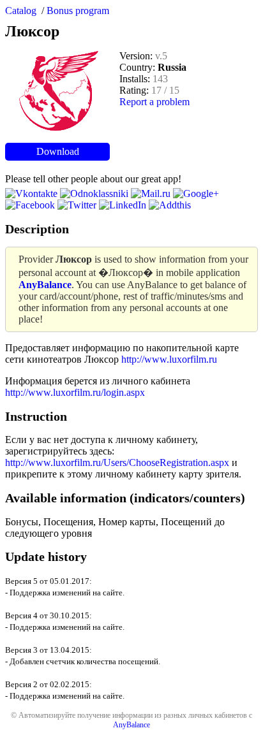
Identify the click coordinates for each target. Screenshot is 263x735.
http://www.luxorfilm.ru (169, 359)
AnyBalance (131, 724)
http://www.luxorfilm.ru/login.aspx (75, 392)
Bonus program (78, 10)
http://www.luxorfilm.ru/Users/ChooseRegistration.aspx (117, 462)
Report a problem (154, 101)
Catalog (20, 10)
